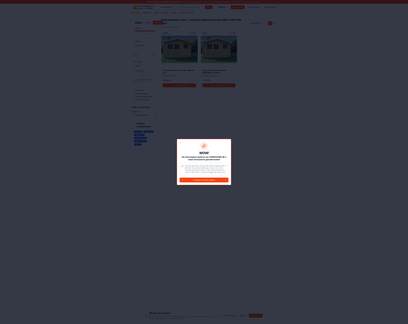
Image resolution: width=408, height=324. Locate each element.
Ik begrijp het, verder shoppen (204, 180)
